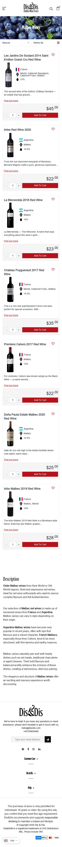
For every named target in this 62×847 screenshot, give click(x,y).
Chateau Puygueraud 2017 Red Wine (24, 272)
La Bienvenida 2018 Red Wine (23, 200)
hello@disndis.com (31, 728)
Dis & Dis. (40, 825)
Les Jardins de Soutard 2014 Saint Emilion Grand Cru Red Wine (26, 57)
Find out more (11, 100)
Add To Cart (40, 115)
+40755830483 (31, 731)
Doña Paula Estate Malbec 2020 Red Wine (24, 416)
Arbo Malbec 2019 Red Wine (22, 488)
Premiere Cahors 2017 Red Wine (25, 344)
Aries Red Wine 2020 (17, 129)
